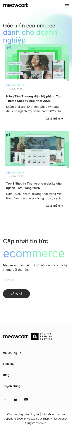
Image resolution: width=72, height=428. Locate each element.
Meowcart (33, 418)
